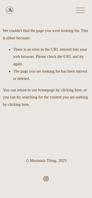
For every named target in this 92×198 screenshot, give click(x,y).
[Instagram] (46, 178)
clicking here (71, 90)
